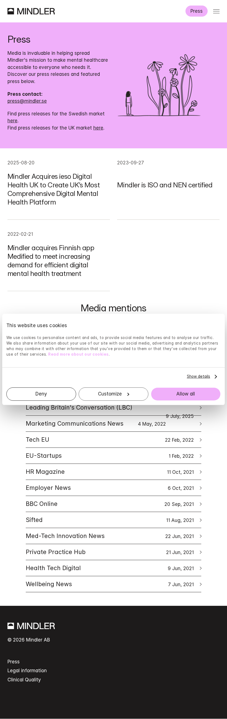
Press (196, 11)
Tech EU (110, 439)
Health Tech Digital (110, 567)
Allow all (185, 394)
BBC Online (110, 503)
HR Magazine (110, 471)
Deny (41, 394)
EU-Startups (110, 455)
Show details (198, 376)
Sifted (110, 519)
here (12, 120)
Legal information (27, 670)
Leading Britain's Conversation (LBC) (110, 410)
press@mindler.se (27, 101)
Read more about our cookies (78, 354)
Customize (110, 394)
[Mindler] (31, 11)
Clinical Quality (24, 679)
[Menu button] (216, 11)
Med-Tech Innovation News (110, 535)
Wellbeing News (110, 584)
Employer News (110, 487)
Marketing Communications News (96, 423)
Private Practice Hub (110, 551)
